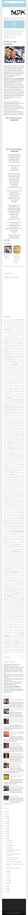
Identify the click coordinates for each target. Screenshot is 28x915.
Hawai (12, 469)
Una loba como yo (7, 633)
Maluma (10, 520)
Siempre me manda (7, 611)
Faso (23, 450)
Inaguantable (6, 31)
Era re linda (14, 444)
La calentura (14, 488)
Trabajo (15, 627)
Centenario (18, 369)
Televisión (5, 622)
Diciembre (13, 412)
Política (15, 33)
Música (8, 33)
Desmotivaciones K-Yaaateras (17, 407)
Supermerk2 (6, 618)
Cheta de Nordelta (17, 374)
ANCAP (5, 340)
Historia (12, 470)
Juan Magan (6, 485)
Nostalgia (5, 562)
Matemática (12, 526)
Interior (19, 479)
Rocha (18, 599)
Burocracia (13, 361)
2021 (15, 321)
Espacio (7, 447)
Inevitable (11, 31)
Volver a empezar (11, 645)
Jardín (12, 482)
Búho (10, 361)
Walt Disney (8, 649)
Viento (20, 642)
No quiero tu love (20, 557)
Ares (16, 343)
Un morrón (9, 632)
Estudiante (11, 448)
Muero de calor (15, 547)
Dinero (5, 415)
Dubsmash (22, 418)
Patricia (7, 575)
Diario (9, 412)
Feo (23, 451)
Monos (5, 544)
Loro (22, 510)
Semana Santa (19, 605)
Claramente (10, 382)
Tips (4, 625)
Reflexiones (16, 594)
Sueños (16, 616)
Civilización (6, 382)
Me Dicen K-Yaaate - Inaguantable (10, 42)
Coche (20, 383)
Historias (16, 471)
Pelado (23, 575)
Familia (9, 450)
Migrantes (19, 539)
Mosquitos (10, 546)
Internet (5, 480)
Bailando (16, 350)
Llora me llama (6, 509)
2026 (4, 323)
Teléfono (22, 621)
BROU (23, 359)
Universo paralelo (14, 633)
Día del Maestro (12, 410)
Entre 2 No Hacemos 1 (10, 442)
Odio (19, 562)
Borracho (17, 357)
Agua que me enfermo (20, 331)
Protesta (5, 589)
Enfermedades (21, 439)
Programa (6, 588)
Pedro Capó (19, 575)
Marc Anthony (11, 521)
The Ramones (6, 624)
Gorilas (12, 463)
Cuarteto (16, 396)
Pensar (10, 578)
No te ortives (6, 559)
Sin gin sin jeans (21, 611)
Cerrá (15, 370)
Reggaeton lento (17, 596)
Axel (11, 348)
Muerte (5, 549)
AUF (15, 346)
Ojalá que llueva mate (12, 563)
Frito (4, 458)
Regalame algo (21, 594)
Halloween (6, 467)
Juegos (14, 485)
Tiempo (17, 624)
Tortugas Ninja (6, 627)
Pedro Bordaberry (12, 575)
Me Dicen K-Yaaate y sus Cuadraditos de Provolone (13, 533)
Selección (12, 605)
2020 (12, 321)
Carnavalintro (22, 366)
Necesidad (9, 554)
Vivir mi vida (21, 644)
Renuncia (5, 597)
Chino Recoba (8, 375)
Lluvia (17, 509)
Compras (16, 386)
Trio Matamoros (10, 629)
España (11, 447)
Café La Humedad (7, 362)
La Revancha (14, 499)
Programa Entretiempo (12, 588)
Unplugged (21, 634)
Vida (14, 640)
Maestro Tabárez (14, 517)
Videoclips (16, 34)
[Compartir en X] (7, 240)
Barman (10, 353)
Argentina (20, 343)
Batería (23, 353)
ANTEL (18, 342)
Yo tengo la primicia (7, 652)
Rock (20, 599)
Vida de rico (18, 640)
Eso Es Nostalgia (17, 445)
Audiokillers (11, 346)
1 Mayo (5, 319)
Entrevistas (9, 444)
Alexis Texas (17, 335)
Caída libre (12, 362)
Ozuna (7, 567)
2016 (5, 321)
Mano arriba (17, 520)
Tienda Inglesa (21, 624)
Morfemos (22, 544)
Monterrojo (13, 544)
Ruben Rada (19, 600)
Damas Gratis (13, 401)
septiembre (8, 845)
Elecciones (16, 434)
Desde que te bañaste (20, 406)
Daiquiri (21, 399)
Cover (13, 30)
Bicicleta (5, 356)
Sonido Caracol (12, 614)
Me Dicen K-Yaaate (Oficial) (17, 912)
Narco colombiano (16, 552)
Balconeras (14, 351)
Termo (9, 622)
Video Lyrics (22, 640)
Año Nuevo (22, 342)
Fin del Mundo (12, 455)
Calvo (18, 362)
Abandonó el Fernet (13, 326)
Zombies (5, 653)
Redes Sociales (10, 594)
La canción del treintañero (13, 491)
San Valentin (16, 602)
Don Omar (15, 418)
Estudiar (16, 448)
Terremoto (12, 622)
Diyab (10, 417)
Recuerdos (6, 594)
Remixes (22, 596)
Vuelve (21, 647)
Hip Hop (5, 470)
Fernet (9, 453)
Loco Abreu (10, 510)
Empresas (21, 437)
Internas (22, 479)
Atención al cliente (20, 345)
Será (9, 607)
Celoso (11, 369)
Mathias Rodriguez (18, 526)
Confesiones (6, 388)
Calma (15, 362)
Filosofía (7, 455)
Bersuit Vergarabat (17, 354)
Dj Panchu (14, 417)
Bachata (20, 348)
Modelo (15, 542)
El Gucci (22, 426)
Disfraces (15, 415)
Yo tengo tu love (14, 652)
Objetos (16, 562)
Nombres (22, 560)
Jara (9, 482)
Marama (5, 521)
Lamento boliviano (21, 501)
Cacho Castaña (21, 361)
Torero (19, 625)
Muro (10, 551)
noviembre (8, 843)
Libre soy (18, 506)
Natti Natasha (21, 552)
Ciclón (21, 377)
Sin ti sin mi (16, 613)
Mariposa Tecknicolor (17, 523)
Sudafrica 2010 (11, 616)
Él (23, 422)
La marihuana (6, 496)
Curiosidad (11, 399)
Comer (8, 385)
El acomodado (17, 423)
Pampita (13, 568)
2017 (8, 321)
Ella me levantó (15, 436)
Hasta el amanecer (17, 467)
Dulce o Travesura (16, 420)
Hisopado (9, 470)
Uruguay (12, 34)
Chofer (9, 377)
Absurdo (5, 327)
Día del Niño (18, 410)
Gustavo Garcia (7, 466)
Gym (16, 466)
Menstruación (8, 538)
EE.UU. (18, 422)
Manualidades (21, 520)
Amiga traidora (12, 338)
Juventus (10, 487)
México (18, 538)
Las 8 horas (9, 502)
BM (4, 357)
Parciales (10, 572)
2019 (10, 321)
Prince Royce (13, 586)
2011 (15, 319)
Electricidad (22, 434)
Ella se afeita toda (11, 437)
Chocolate (6, 377)
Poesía (7, 581)
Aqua (9, 343)
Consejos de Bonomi (16, 388)
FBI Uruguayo (9, 451)
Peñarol (14, 578)
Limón (12, 507)
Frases (14, 456)
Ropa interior (11, 600)
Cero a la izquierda (10, 370)
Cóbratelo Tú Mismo (14, 796)
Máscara (23, 525)
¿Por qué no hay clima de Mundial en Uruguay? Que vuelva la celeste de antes (17, 734)
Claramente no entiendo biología (18, 382)
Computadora (22, 386)
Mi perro (21, 538)
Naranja (11, 552)
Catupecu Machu (13, 367)
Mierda (15, 539)
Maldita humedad (10, 518)
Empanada (17, 437)
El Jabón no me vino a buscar (17, 428)
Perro (23, 578)
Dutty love (5, 422)
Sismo (23, 613)
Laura (20, 502)
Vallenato (10, 637)
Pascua (18, 573)
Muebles (9, 547)
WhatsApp (22, 649)
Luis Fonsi (20, 513)
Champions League (20, 372)
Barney (13, 353)
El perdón (22, 429)
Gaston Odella (21, 459)
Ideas (4, 476)
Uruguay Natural (13, 635)
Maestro (23, 515)
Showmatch (12, 608)
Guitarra (22, 464)
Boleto (8, 357)
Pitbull (12, 580)
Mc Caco (21, 528)
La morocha (16, 496)
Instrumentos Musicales (19, 477)
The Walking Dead (12, 624)
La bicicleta (9, 488)
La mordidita (11, 496)
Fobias (5, 456)
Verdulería (13, 639)
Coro (7, 391)
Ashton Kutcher (10, 345)
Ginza (17, 461)
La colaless (13, 493)
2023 (19, 321)
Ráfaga (16, 592)
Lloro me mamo (12, 509)
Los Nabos (22, 512)
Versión (20, 639)
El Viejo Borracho (18, 433)
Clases (5, 383)
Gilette (10, 461)
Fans (17, 450)
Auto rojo (18, 346)
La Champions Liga (7, 493)
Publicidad (19, 589)
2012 (6, 891)
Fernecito (5, 453)
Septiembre (6, 607)
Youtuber (22, 652)
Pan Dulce (18, 568)
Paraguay (5, 572)
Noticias (9, 562)
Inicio (15, 266)
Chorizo (15, 377)
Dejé (7, 404)
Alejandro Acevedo (16, 334)
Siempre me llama (21, 610)
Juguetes (20, 485)
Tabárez (17, 618)
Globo (20, 461)
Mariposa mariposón (8, 523)
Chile (5, 375)
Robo (15, 599)
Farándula (20, 450)
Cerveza (17, 370)
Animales (15, 342)
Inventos (15, 480)
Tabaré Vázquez (7, 34)
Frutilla (10, 458)
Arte (23, 343)
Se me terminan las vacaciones (17, 603)
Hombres (5, 472)
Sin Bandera (16, 611)
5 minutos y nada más (18, 323)
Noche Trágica (18, 560)
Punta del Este (11, 591)
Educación (15, 422)
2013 (17, 319)
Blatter (23, 356)
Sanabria (20, 602)
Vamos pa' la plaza (15, 637)
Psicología (14, 589)
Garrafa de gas (14, 459)
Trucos (15, 629)
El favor (13, 426)
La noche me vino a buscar (18, 498)
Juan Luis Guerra (21, 484)
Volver (7, 645)
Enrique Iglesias (17, 440)
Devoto (8, 409)
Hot (20, 472)
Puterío (15, 591)
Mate (8, 526)
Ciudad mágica (21, 380)
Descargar (6, 406)
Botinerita (5, 359)
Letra (15, 506)
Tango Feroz (12, 619)
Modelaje (11, 542)
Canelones (5, 366)
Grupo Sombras (16, 464)
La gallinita (15, 495)
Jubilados (10, 485)
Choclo (23, 375)
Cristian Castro (21, 393)
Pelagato (5, 577)
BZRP (18, 361)
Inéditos (18, 476)
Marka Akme (11, 525)
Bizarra (20, 356)
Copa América (16, 389)
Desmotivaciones (7, 407)
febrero (8, 881)
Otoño (5, 567)
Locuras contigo (15, 510)
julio (7, 871)
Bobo (6, 357)
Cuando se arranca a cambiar (14, 395)
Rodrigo (22, 599)
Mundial (22, 549)
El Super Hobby (9, 433)
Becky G (12, 354)
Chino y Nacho (15, 375)
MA (14, 515)
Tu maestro (15, 630)
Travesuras (22, 627)
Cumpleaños (6, 399)
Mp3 (18, 546)
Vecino (20, 637)
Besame (23, 354)
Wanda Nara (13, 649)
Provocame (9, 589)
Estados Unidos (19, 447)
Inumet (12, 480)
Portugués (11, 584)
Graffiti (16, 463)
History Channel (21, 470)
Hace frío (22, 466)
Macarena (17, 515)
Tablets (21, 618)
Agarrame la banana (11, 331)
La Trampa (19, 499)
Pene (19, 577)
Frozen (7, 458)
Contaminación (11, 389)
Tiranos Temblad (9, 625)
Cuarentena (11, 396)
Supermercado (21, 616)
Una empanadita (21, 632)
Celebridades (7, 369)
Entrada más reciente (8, 266)
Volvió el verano (9, 647)
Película (8, 577)
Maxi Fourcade (8, 528)
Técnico (14, 621)
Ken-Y (22, 487)
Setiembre (16, 607)
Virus (18, 644)
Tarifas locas (21, 619)
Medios (19, 536)
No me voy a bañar (12, 556)
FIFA (4, 455)
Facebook (5, 450)
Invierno (19, 480)
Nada (23, 551)
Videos (20, 34)
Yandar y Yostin (15, 650)
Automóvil (22, 346)
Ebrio (9, 422)
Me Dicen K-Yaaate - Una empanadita (13, 861)
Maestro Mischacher (7, 517)
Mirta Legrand (18, 541)
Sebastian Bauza (7, 605)
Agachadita (6, 331)
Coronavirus (15, 391)
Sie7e (16, 610)
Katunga (18, 487)
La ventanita (8, 501)
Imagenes (8, 476)
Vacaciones (22, 635)
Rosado (15, 600)
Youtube (19, 652)
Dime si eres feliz (20, 414)
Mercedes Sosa (14, 538)
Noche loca (12, 560)
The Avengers (21, 622)
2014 (20, 320)
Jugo (17, 485)
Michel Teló (11, 539)
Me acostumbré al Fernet (18, 529)
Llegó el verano (21, 507)
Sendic (23, 605)
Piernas (5, 580)
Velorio (23, 637)
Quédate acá (6, 592)
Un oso (12, 632)
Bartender (17, 353)
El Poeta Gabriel (20, 431)
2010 (13, 319)
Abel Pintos (19, 326)
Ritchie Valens (11, 599)
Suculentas (6, 616)
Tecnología (19, 621)
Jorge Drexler (15, 484)
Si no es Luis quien (11, 610)
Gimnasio (14, 461)
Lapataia (5, 502)
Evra (19, 448)
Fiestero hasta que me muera (19, 453)
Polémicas (17, 581)
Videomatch (11, 642)
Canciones (10, 30)
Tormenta (22, 625)
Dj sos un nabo (20, 417)
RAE (13, 592)
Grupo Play (9, 464)
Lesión (13, 506)
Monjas (18, 542)
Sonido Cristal (18, 614)
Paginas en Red (16, 913)
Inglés (9, 477)
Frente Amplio (18, 30)
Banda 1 (18, 351)
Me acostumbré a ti (10, 529)
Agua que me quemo (7, 332)
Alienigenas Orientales (12, 337)
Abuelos (9, 327)
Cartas (8, 367)
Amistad (20, 338)
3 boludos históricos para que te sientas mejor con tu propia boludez (16, 776)
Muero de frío (21, 547)
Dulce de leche (9, 420)
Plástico (18, 580)
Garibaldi (9, 459)
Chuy (18, 377)
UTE (18, 635)
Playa (21, 580)
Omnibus (17, 565)
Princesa (18, 586)
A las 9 (11, 324)
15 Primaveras (8, 319)
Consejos (10, 388)
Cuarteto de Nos (21, 396)
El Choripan (10, 425)
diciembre (8, 840)
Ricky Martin (6, 599)
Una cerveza (16, 632)
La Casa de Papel (21, 491)
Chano (5, 374)
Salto (7, 602)
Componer (12, 386)
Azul (17, 348)
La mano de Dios (20, 495)
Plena (23, 580)
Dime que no (8, 414)
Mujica (19, 549)
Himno (23, 469)
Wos (6, 650)
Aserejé (5, 345)
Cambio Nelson (21, 362)
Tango (8, 619)
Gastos (5, 461)
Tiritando (15, 625)
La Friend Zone (10, 495)
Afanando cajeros (18, 329)
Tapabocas (16, 619)
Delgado (9, 404)
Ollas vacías (13, 565)
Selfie (15, 605)
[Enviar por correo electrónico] (4, 240)
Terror (16, 622)
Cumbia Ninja (21, 398)
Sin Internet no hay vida (9, 613)
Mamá (14, 520)
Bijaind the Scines (11, 356)
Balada (5, 351)
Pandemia (6, 570)
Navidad (5, 554)
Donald (18, 418)
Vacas (4, 637)
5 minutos (12, 323)
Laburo (12, 501)
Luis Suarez (11, 515)
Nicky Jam (20, 554)
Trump (18, 629)
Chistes (20, 375)
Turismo (19, 630)
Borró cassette (21, 357)
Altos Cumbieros (21, 337)
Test (18, 622)
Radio (11, 592)
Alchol (11, 334)
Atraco (5, 346)
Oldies (9, 565)
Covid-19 (12, 393)
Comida (11, 385)
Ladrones (15, 501)
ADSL (14, 329)
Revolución (9, 597)
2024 (21, 321)
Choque (12, 377)
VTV (16, 647)
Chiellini (22, 374)
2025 (23, 321)
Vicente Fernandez (9, 640)
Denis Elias (19, 404)
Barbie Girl (22, 351)
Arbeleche (13, 343)
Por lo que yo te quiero (8, 583)
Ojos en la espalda (19, 563)
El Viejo (13, 433)
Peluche (15, 577)
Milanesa (22, 539)
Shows (16, 608)
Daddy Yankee (16, 399)
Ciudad (11, 380)
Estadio (14, 447)
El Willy (11, 434)
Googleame (9, 463)
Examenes (22, 448)
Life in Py (9, 507)
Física (17, 455)
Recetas (23, 592)
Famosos (13, 450)
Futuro (20, 458)
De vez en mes (10, 403)
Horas (9, 472)
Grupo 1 (19, 463)
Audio (7, 346)
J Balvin (22, 480)
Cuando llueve (6, 395)
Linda (15, 507)
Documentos (6, 418)
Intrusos (8, 480)
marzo (7, 878)
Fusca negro (13, 458)
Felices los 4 (20, 451)
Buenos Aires (6, 361)
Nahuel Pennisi (6, 552)
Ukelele (5, 632)
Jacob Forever (6, 482)
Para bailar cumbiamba (17, 570)
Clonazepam (14, 383)
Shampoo (8, 608)
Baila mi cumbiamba (11, 350)
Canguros (9, 366)
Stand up (22, 614)
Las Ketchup (13, 502)
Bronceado (20, 359)
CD (19, 367)
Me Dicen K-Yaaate (17, 531)
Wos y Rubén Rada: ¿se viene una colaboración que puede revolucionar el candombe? (16, 765)
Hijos (21, 469)
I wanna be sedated (19, 474)
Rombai (5, 600)
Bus (16, 361)
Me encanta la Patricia (15, 534)
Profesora (22, 586)
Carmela (17, 366)
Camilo (5, 364)
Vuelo (18, 647)
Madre (20, 515)
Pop (18, 33)
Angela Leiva (11, 342)
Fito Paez (20, 455)
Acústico (10, 329)
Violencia (15, 644)
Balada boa (9, 351)
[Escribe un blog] (5, 240)
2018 (6, 831)
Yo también (22, 650)
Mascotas (5, 526)
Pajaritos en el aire (21, 567)
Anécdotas (6, 342)
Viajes (23, 639)
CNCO (18, 383)
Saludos (12, 602)
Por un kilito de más (15, 583)
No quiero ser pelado (13, 557)
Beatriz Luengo (7, 354)
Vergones (17, 639)
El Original (18, 429)
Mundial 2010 (6, 551)
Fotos (12, 456)
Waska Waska (17, 649)
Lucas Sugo (6, 513)
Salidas (23, 600)
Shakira (20, 33)
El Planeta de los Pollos (12, 431)
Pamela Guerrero (7, 568)
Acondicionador (21, 327)
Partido (20, 572)
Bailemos (22, 350)
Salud (9, 602)
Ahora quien (18, 332)
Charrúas (8, 374)
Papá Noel (10, 570)
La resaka (10, 499)
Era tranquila (20, 444)
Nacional (20, 551)
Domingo (10, 418)
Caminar (8, 364)
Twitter (23, 630)
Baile (20, 350)
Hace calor (19, 466)
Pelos (12, 577)
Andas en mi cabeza (12, 340)
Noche (8, 560)
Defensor (14, 403)
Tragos (18, 627)
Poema (5, 581)
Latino (17, 502)
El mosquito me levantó (11, 429)
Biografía (16, 356)
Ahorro (22, 332)
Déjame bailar (18, 403)
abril (7, 876)
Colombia (5, 385)
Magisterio (20, 517)
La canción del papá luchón (13, 490)
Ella (11, 436)
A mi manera (21, 324)
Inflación (15, 31)
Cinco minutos (15, 378)
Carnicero (5, 367)
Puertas (23, 589)
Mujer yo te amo (10, 549)
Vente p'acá (6, 639)
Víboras (5, 640)
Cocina (23, 383)
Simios (12, 611)
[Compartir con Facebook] (8, 240)
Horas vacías (12, 472)
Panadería (22, 568)
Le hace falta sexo (12, 504)
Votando (13, 647)
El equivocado (9, 426)
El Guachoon (17, 426)
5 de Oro (7, 323)
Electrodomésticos (7, 436)
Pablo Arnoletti (11, 567)
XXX (11, 650)
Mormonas (5, 546)
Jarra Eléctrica (16, 482)
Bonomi (14, 357)
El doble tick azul (16, 425)
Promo (18, 588)
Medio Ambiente (14, 536)
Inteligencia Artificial (8, 479)
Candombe (22, 364)
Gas (18, 459)
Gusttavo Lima (12, 466)
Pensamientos (6, 578)
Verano (9, 639)
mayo (7, 873)
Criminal (16, 393)
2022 (17, 321)
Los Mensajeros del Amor (15, 512)
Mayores (17, 528)
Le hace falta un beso (20, 504)
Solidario (8, 614)
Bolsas (11, 357)
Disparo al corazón (20, 415)
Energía (16, 439)
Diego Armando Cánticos (19, 412)
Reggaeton (10, 596)
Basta (20, 353)
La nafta (21, 496)
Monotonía (8, 544)
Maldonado (6, 520)
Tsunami (21, 629)
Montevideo (17, 544)
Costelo (22, 391)
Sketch (5, 614)
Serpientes (12, 607)
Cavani (18, 367)
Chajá (12, 372)
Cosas (20, 391)
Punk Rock (6, 591)
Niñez (23, 554)
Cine (8, 380)
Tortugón (11, 627)
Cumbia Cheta (15, 398)
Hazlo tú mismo (17, 469)
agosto (7, 847)
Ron (7, 600)
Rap (20, 592)
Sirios (21, 613)
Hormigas (17, 472)
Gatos (8, 461)
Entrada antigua (20, 266)
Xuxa (9, 650)
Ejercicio (21, 422)
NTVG (13, 562)
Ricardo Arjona (15, 597)
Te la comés (9, 621)
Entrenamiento (17, 442)
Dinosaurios (8, 415)
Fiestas (12, 453)
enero (7, 883)
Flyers (23, 455)
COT (4, 393)
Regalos (5, 596)
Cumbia (9, 398)
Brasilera (15, 359)
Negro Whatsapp (14, 554)
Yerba (19, 650)
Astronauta (15, 345)
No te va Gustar (12, 559)
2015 (6, 30)
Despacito (5, 409)
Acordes (6, 329)
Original (21, 565)
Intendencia (15, 479)
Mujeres (15, 549)
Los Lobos (8, 512)
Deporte (22, 404)
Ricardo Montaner (21, 597)
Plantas (15, 580)
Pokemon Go (12, 581)
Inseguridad (12, 477)
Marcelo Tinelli (17, 521)
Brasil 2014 (10, 359)
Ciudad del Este (16, 380)
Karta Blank (14, 487)
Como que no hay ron (17, 385)
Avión (9, 348)
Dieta (5, 414)
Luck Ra (16, 513)
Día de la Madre (14, 409)
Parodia (11, 33)
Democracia (14, 404)
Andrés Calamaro (21, 340)
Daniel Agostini (19, 401)
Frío (23, 456)
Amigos (17, 338)
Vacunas (7, 637)
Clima (10, 383)
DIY (7, 417)
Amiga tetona (6, 338)
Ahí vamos (14, 332)
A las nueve (16, 324)
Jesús (20, 482)
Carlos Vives (14, 366)
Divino (5, 417)
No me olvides (6, 556)
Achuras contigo (14, 327)
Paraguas (22, 570)
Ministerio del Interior (9, 541)
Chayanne (12, 374)
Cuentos (5, 398)
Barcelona (6, 353)
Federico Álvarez (15, 451)
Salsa (5, 602)
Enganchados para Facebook (9, 440)
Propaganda (22, 588)
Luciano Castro (11, 513)
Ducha (5, 420)
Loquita (20, 510)
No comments (12, 37)
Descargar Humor (12, 406)
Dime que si (14, 414)
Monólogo (22, 542)
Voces (5, 645)
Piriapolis (8, 580)
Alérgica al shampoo (10, 335)
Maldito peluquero (20, 518)
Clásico (7, 383)
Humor (22, 30)
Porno (7, 584)
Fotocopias (8, 456)
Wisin (5, 650)
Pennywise (22, 577)
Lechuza (5, 506)
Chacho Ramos (7, 372)
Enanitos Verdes (9, 439)
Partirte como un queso (12, 573)
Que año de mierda (20, 591)
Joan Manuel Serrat (9, 484)
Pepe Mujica (19, 578)
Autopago (5, 348)
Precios (20, 584)
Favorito (5, 451)
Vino (12, 644)
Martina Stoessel (17, 525)
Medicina (8, 536)
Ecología (11, 422)
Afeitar (23, 329)
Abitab (23, 326)
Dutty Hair (22, 420)
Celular (14, 369)
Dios (12, 415)
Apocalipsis (6, 343)
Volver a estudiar (18, 645)
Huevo (8, 474)
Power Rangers (16, 584)
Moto (13, 546)
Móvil (15, 546)
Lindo (17, 507)
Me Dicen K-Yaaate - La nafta (16, 786)
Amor (23, 338)
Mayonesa (14, 528)
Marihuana (22, 521)
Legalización (9, 506)
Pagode (16, 567)
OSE (23, 565)
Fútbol (17, 458)
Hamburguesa (10, 467)
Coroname (10, 391)
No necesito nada (20, 556)
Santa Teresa (8, 603)
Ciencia (11, 378)
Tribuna (5, 629)
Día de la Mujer (20, 409)
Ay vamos (14, 348)
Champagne (15, 372)
